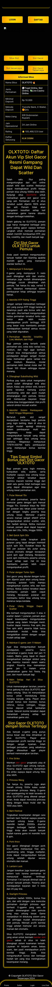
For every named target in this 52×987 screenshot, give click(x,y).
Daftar (19, 985)
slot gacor (21, 762)
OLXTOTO (31, 194)
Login (32, 985)
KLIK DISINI (27, 138)
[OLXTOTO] (26, 6)
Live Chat (45, 985)
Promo (6, 985)
